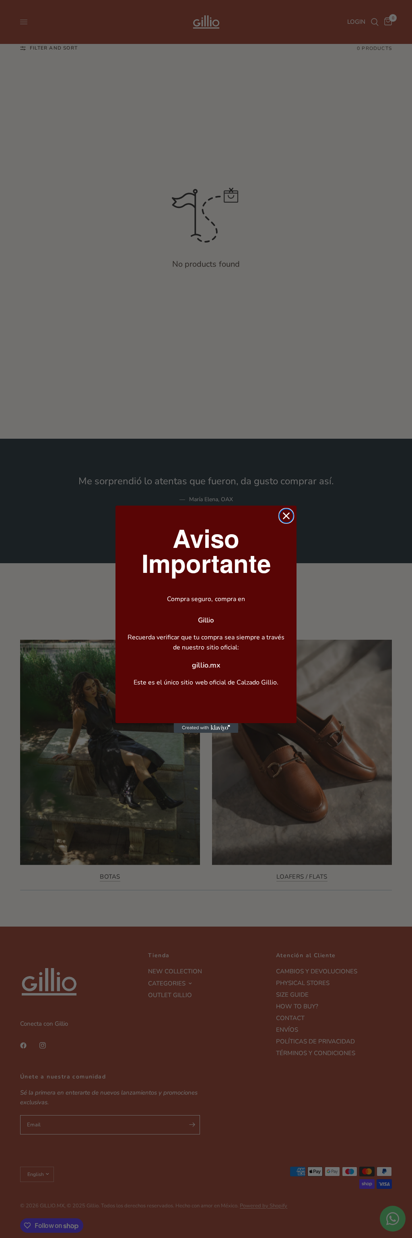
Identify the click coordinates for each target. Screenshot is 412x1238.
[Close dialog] (286, 516)
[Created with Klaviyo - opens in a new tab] (206, 728)
